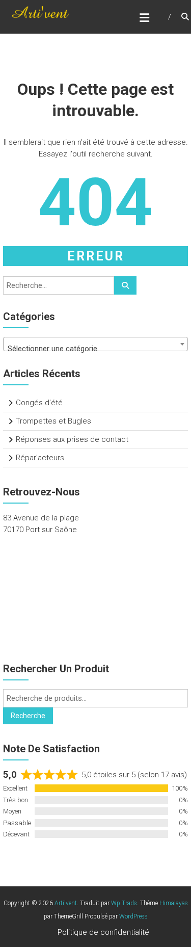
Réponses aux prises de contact (72, 439)
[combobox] (95, 344)
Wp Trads (124, 903)
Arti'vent (65, 903)
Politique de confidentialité (103, 932)
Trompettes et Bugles (53, 421)
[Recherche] (125, 285)
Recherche (28, 716)
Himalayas (173, 903)
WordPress (133, 916)
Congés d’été (39, 402)
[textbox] (96, 348)
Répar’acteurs (40, 457)
